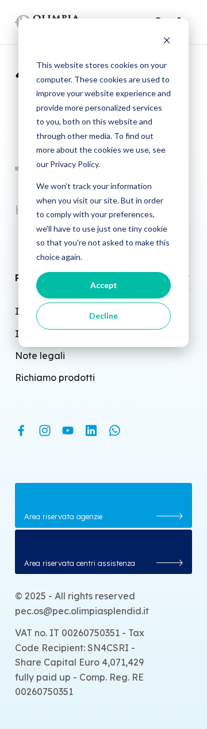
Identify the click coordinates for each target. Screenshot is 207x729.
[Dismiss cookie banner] (167, 43)
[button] (104, 505)
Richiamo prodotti (55, 377)
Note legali (40, 355)
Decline (103, 315)
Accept (103, 285)
